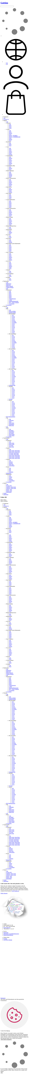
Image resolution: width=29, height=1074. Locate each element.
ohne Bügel (11, 431)
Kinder (4, 493)
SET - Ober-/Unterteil (14, 302)
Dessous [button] (5, 306)
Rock (10, 295)
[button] (15, 61)
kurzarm (11, 463)
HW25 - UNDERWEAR (14, 136)
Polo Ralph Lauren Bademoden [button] (13, 243)
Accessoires (11, 303)
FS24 (10, 203)
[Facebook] (14, 969)
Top (7, 426)
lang (10, 469)
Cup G (13, 326)
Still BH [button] (11, 386)
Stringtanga (11, 424)
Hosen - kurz (9, 490)
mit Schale (11, 433)
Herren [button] (4, 483)
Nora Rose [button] (8, 238)
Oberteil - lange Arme (11, 487)
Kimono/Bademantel (13, 301)
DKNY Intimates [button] (10, 170)
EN (7, 64)
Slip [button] (7, 418)
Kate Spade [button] (8, 193)
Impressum (5, 494)
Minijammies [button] (9, 229)
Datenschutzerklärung (8, 935)
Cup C (13, 318)
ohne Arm (11, 464)
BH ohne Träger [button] (12, 369)
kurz (10, 470)
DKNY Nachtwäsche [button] (11, 178)
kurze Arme (11, 444)
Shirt (10, 292)
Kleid (10, 296)
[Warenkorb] (15, 114)
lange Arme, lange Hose (14, 450)
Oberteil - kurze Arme (11, 488)
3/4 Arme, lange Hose (14, 453)
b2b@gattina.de (15, 891)
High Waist (11, 423)
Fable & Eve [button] (9, 187)
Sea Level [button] (8, 261)
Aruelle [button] (8, 129)
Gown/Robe (11, 480)
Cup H (13, 327)
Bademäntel (8, 492)
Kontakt (5, 938)
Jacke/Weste (11, 465)
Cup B (13, 317)
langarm (11, 461)
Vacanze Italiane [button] (9, 273)
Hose (10, 293)
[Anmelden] (15, 89)
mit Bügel (11, 430)
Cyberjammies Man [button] (10, 165)
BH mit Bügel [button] (12, 313)
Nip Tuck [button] (8, 234)
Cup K (13, 331)
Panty (10, 421)
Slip (7, 288)
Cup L (13, 332)
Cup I (13, 328)
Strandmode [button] (9, 290)
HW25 (10, 152)
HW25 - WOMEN (13, 135)
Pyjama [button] (8, 448)
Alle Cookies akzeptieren (6, 1039)
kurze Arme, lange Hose (14, 455)
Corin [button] (7, 147)
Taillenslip (11, 420)
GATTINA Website (7, 939)
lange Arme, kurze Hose (14, 451)
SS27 (10, 140)
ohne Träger (11, 435)
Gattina (4, 2)
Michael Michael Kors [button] (11, 226)
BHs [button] (7, 308)
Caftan (10, 300)
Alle (4, 118)
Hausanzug (8, 473)
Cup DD (14, 321)
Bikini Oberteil (9, 286)
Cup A (13, 316)
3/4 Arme (11, 445)
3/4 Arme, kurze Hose (14, 454)
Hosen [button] (7, 466)
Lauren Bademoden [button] (10, 199)
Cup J (13, 330)
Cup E (13, 323)
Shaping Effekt (12, 312)
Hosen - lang (9, 489)
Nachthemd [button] (8, 440)
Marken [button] (5, 120)
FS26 (10, 128)
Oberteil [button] (8, 459)
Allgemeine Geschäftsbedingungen (11, 933)
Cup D (13, 320)
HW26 (10, 139)
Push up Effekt (12, 311)
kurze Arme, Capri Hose (14, 456)
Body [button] (7, 428)
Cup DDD (14, 322)
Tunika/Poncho (12, 298)
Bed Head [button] (8, 141)
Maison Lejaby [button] (9, 217)
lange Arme (11, 443)
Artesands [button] (8, 123)
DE (7, 63)
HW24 (10, 133)
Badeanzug (8, 283)
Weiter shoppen (4, 893)
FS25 (10, 126)
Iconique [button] (8, 277)
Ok (1, 1072)
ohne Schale (11, 434)
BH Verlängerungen (10, 416)
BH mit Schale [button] (12, 349)
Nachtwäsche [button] (6, 438)
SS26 (10, 276)
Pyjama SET (9, 485)
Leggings (11, 472)
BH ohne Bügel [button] (12, 333)
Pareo (10, 297)
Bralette (10, 399)
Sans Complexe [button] (9, 252)
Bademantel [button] (8, 474)
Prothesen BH (12, 385)
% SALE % (6, 119)
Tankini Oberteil (9, 287)
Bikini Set (8, 285)
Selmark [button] (8, 269)
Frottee (10, 477)
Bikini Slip (11, 425)
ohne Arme (11, 446)
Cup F (13, 325)
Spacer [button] (10, 400)
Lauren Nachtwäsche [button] (11, 208)
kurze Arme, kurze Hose (14, 458)
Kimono (11, 479)
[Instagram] (14, 996)
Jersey (10, 478)
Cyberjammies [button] (9, 155)
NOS (10, 125)
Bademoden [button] (6, 281)
